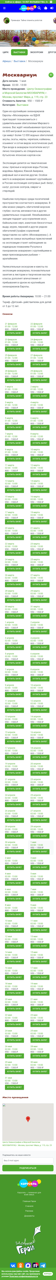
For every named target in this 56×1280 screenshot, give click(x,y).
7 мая (33, 889)
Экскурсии (36, 52)
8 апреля (35, 669)
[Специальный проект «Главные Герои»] (28, 1240)
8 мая (8, 905)
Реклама (29, 1211)
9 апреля (9, 685)
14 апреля (35, 716)
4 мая (8, 873)
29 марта (35, 591)
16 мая (8, 968)
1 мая (33, 842)
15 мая (33, 952)
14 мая (8, 952)
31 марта (35, 606)
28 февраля (11, 371)
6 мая (8, 889)
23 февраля (11, 339)
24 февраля (36, 339)
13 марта (9, 481)
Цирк (6, 52)
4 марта (34, 402)
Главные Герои (29, 1201)
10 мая (8, 920)
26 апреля (10, 811)
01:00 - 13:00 (36, 452)
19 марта (35, 512)
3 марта (9, 402)
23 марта (35, 543)
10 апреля (35, 685)
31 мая (8, 1078)
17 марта (9, 512)
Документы (29, 1216)
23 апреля (35, 779)
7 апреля (9, 669)
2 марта (34, 386)
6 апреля (35, 653)
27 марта (35, 575)
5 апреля (9, 653)
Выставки (19, 52)
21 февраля (11, 324)
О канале (29, 1206)
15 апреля (10, 732)
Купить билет (14, 333)
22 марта (9, 543)
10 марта (35, 449)
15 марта (9, 496)
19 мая (33, 983)
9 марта (9, 449)
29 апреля (35, 826)
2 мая (8, 858)
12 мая (8, 936)
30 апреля (10, 842)
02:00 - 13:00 (11, 468)
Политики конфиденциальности (23, 1276)
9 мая (33, 905)
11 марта (9, 465)
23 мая (33, 1015)
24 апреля (10, 795)
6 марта (34, 418)
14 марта (35, 481)
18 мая (8, 983)
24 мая (8, 1030)
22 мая (8, 1015)
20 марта (9, 528)
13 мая (33, 936)
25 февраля (11, 355)
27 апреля (35, 811)
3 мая (33, 858)
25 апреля (35, 795)
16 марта (35, 496)
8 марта (34, 434)
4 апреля (35, 638)
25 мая (33, 1030)
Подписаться (27, 1168)
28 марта (9, 591)
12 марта (35, 465)
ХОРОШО (48, 1274)
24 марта (9, 559)
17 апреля (10, 748)
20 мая (8, 999)
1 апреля (9, 622)
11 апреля (10, 701)
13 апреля (10, 716)
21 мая (33, 999)
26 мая (8, 1046)
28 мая (33, 1046)
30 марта (9, 606)
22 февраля (36, 324)
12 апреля (35, 701)
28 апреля (10, 826)
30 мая (33, 1062)
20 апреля (35, 763)
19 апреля (10, 763)
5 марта (9, 418)
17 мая (33, 968)
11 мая (33, 920)
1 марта (9, 386)
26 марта (9, 575)
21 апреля (10, 779)
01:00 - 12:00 (11, 326)
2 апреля (35, 622)
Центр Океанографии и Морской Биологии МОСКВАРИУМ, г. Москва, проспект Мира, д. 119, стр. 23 (27, 1143)
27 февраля (36, 355)
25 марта (35, 559)
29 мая (8, 1062)
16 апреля (35, 732)
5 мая (33, 873)
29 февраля (36, 371)
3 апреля (9, 638)
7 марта (9, 434)
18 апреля (35, 748)
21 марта (35, 528)
